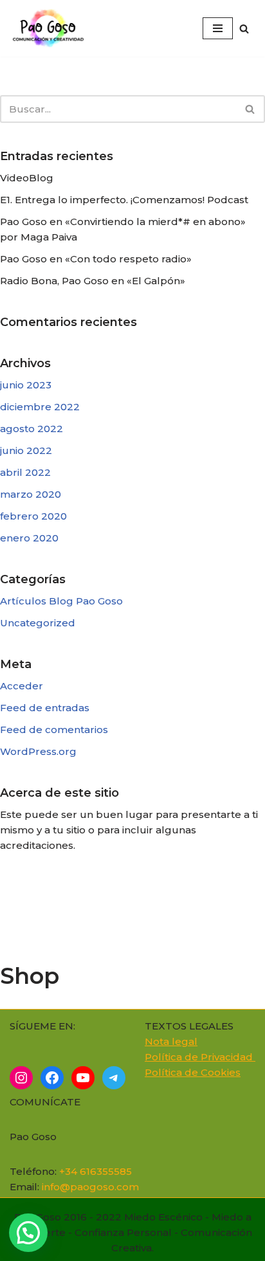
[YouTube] (83, 1077)
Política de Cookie (190, 1072)
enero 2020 (29, 538)
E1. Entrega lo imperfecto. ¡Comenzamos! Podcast (124, 200)
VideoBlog (26, 178)
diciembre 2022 (40, 407)
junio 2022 (26, 450)
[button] (28, 1232)
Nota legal (171, 1041)
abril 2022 (25, 472)
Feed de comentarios (54, 729)
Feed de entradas (44, 708)
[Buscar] (244, 28)
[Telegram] (113, 1077)
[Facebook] (52, 1077)
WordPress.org (38, 751)
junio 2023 (25, 385)
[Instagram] (21, 1077)
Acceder (21, 686)
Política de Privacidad (200, 1057)
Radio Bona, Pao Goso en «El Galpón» (92, 281)
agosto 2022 (31, 428)
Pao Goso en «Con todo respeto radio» (96, 259)
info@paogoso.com (90, 1187)
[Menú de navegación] (218, 28)
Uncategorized (37, 623)
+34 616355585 (95, 1171)
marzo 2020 (30, 494)
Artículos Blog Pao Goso (61, 601)
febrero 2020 (33, 516)
